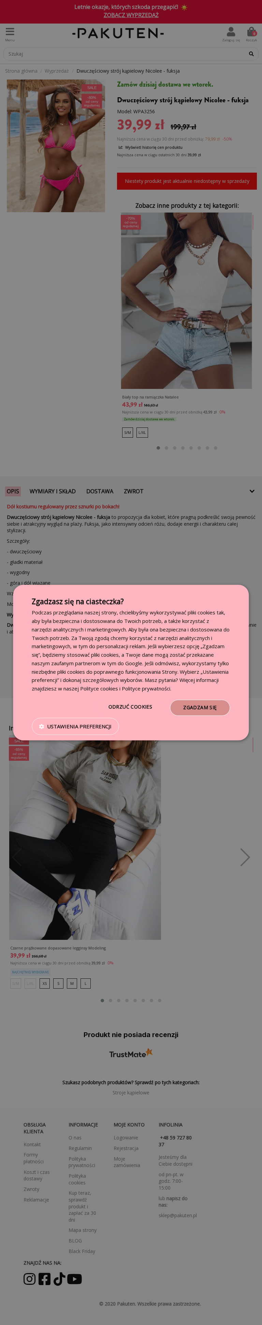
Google (133, 663)
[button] (75, 726)
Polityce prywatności (146, 688)
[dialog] (131, 662)
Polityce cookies (99, 688)
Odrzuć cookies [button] (130, 706)
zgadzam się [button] (200, 707)
